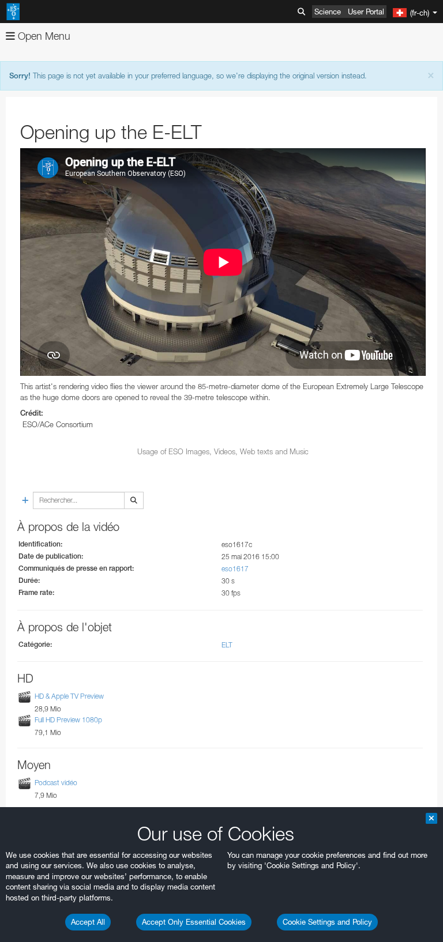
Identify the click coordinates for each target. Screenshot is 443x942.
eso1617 (235, 568)
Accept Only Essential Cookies (194, 921)
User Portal (366, 11)
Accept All (88, 921)
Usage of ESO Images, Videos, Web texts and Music (223, 451)
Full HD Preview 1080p (68, 719)
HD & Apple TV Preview (69, 696)
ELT (227, 644)
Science (327, 11)
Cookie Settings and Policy (327, 921)
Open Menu (42, 36)
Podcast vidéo (56, 782)
